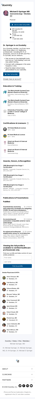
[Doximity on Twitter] (20, 386)
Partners (6, 380)
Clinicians (7, 374)
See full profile (12, 74)
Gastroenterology (16, 14)
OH (11, 16)
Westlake (27, 14)
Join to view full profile (22, 24)
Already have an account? (12, 79)
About (5, 369)
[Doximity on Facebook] (23, 386)
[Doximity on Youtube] (31, 386)
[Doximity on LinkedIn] (27, 386)
